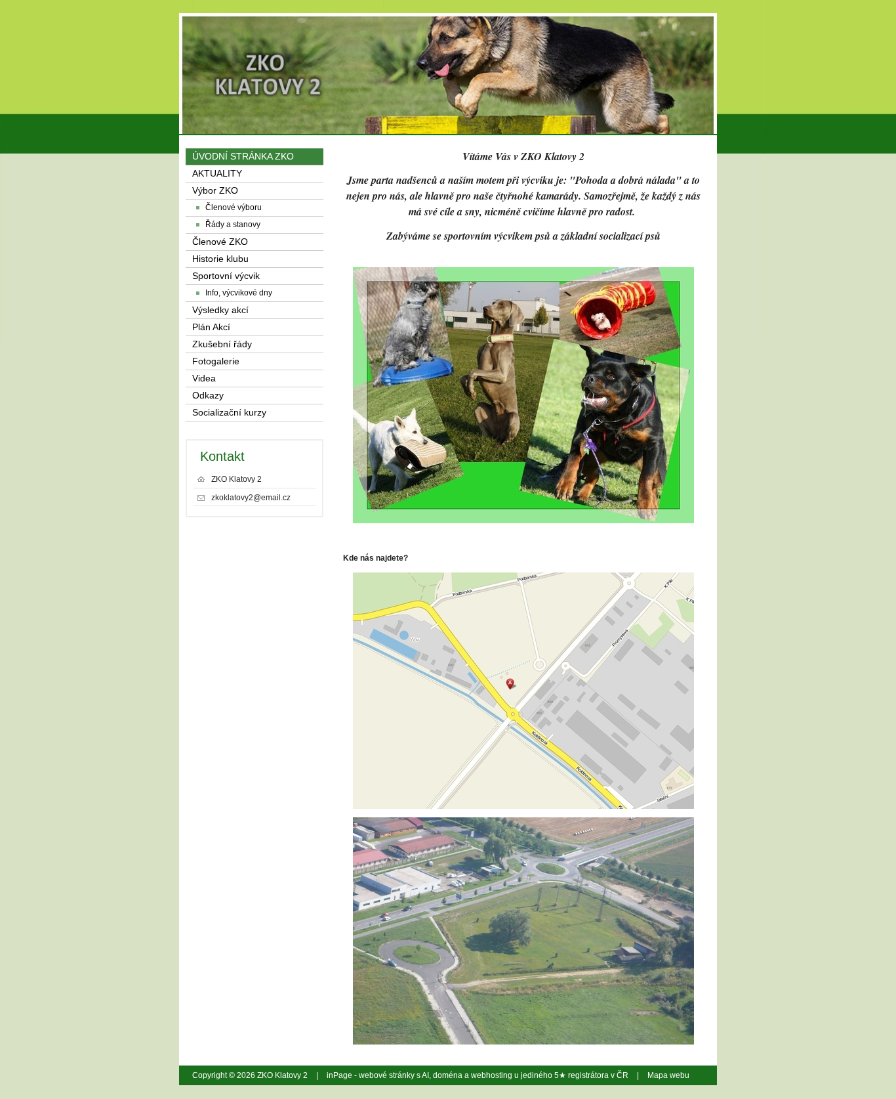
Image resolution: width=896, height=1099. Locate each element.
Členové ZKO (220, 242)
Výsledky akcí (220, 310)
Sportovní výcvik (226, 276)
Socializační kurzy (229, 413)
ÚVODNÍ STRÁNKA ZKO (243, 157)
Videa (204, 378)
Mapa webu (668, 1075)
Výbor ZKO (215, 191)
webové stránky (387, 1075)
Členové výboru (233, 207)
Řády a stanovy (232, 224)
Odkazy (208, 395)
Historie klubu (220, 259)
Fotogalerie (215, 361)
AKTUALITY (217, 174)
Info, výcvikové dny (238, 292)
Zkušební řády (222, 344)
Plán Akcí (211, 327)
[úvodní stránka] (613, 52)
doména (447, 1075)
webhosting (491, 1075)
